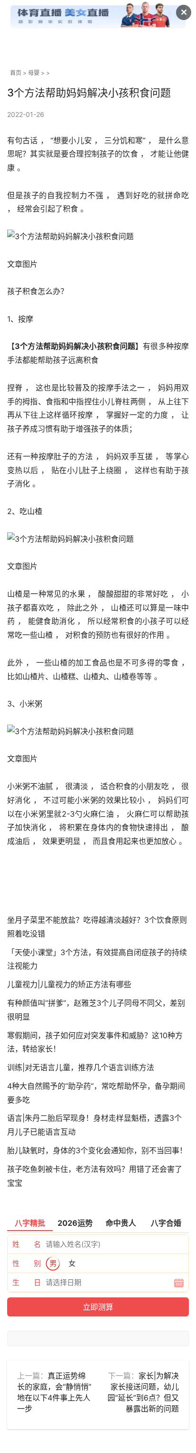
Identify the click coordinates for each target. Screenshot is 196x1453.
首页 (15, 72)
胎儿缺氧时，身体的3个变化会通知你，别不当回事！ (97, 1150)
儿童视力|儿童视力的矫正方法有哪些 (69, 984)
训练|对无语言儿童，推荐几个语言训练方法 (80, 1067)
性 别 (26, 1263)
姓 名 (26, 1244)
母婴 (33, 72)
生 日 (26, 1282)
